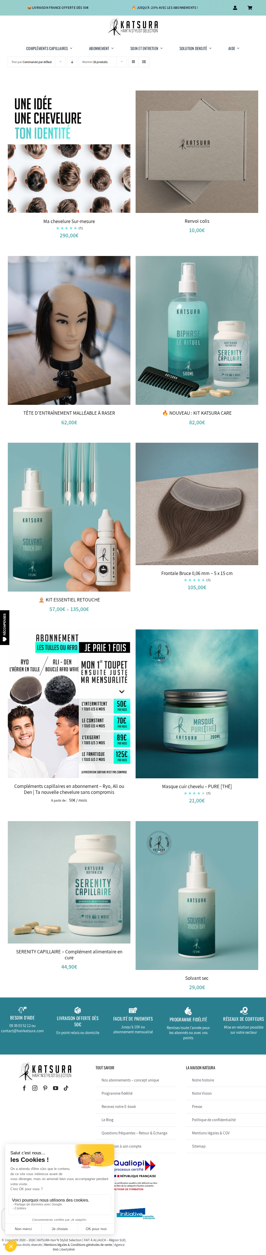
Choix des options (59, 518)
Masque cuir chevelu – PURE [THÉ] (197, 786)
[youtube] (55, 1088)
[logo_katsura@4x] (133, 20)
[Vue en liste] (144, 62)
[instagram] (34, 1088)
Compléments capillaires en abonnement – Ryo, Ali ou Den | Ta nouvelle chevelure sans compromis (69, 789)
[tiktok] (66, 1088)
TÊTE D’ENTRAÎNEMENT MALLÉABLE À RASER (69, 413)
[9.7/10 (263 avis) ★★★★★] (19, 1242)
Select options (59, 153)
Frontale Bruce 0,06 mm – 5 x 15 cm (197, 573)
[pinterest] (45, 1088)
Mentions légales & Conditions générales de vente (78, 1245)
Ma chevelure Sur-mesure (69, 221)
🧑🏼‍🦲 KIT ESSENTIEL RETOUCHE (69, 600)
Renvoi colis (197, 221)
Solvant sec (197, 978)
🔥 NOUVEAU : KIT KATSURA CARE (197, 413)
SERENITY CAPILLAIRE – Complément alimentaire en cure (69, 954)
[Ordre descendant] (72, 62)
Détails (86, 153)
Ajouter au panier (186, 153)
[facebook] (24, 1088)
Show (4, 627)
